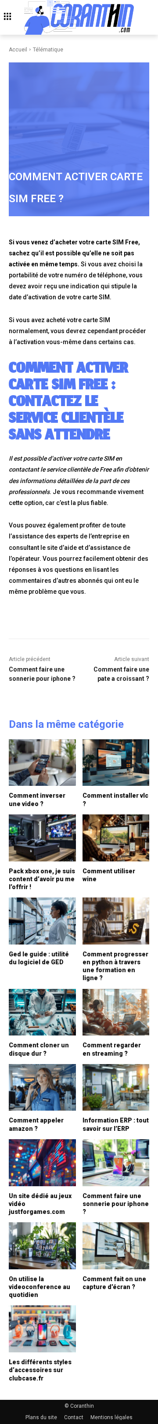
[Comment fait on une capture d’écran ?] (116, 1245)
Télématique (48, 50)
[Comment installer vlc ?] (116, 762)
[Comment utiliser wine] (116, 837)
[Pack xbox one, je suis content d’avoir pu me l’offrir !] (42, 837)
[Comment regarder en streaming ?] (116, 1012)
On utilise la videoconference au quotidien (39, 1286)
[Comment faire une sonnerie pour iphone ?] (116, 1162)
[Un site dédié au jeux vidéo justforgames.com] (42, 1162)
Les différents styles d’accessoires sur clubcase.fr (40, 1370)
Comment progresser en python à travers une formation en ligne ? (115, 966)
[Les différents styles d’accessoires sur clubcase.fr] (42, 1328)
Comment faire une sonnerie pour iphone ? (116, 1203)
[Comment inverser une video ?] (42, 762)
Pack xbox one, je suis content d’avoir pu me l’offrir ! (42, 879)
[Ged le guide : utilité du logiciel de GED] (42, 920)
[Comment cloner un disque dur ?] (42, 1012)
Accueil (18, 50)
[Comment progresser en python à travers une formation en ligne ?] (116, 920)
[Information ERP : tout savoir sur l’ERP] (116, 1087)
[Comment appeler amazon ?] (42, 1087)
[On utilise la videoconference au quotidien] (42, 1245)
